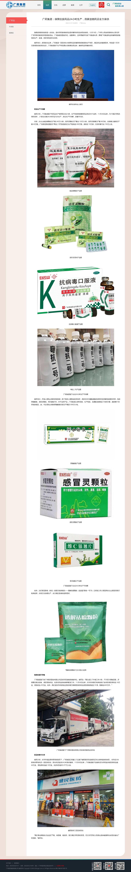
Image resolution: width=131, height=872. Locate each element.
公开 (81, 5)
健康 (72, 5)
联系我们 (16, 863)
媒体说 (11, 33)
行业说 (11, 27)
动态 (47, 5)
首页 (39, 5)
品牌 (64, 5)
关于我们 (8, 863)
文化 (55, 5)
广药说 (12, 20)
